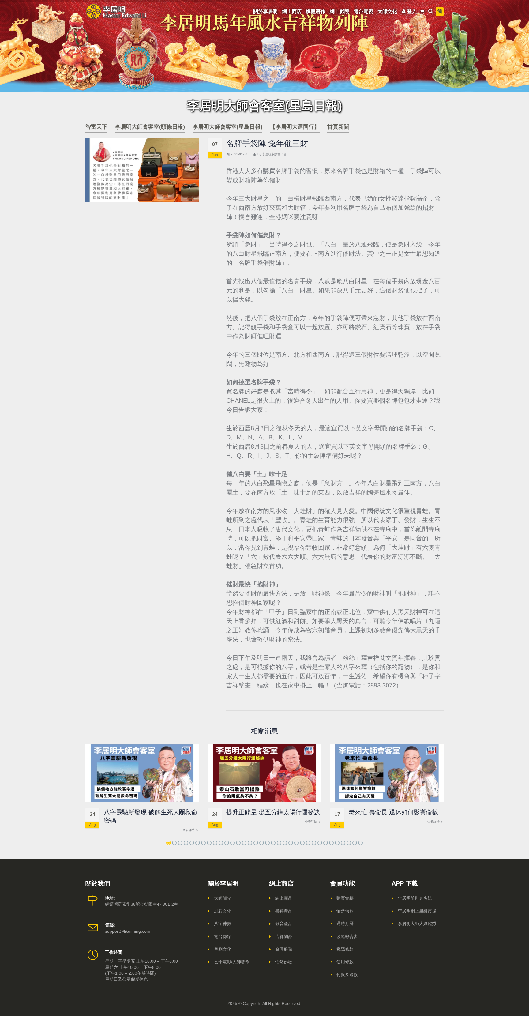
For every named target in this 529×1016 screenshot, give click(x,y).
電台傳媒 (222, 936)
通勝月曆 (345, 923)
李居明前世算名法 (415, 898)
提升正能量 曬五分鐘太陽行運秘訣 (273, 812)
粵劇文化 (222, 949)
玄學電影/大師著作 (231, 961)
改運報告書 (347, 936)
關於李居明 (265, 11)
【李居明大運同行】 (295, 127)
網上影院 (339, 11)
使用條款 (345, 961)
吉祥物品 (283, 936)
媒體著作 (315, 11)
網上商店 (292, 11)
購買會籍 (345, 898)
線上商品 (283, 898)
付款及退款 (347, 974)
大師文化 (387, 11)
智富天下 (96, 127)
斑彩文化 (222, 911)
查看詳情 (189, 830)
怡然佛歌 (283, 961)
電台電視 (363, 11)
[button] (168, 843)
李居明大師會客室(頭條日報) (150, 127)
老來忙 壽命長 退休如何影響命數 (393, 812)
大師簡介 (222, 898)
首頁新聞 (338, 127)
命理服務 (283, 949)
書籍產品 (283, 911)
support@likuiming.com (127, 931)
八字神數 (222, 923)
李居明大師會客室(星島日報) (227, 127)
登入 (412, 11)
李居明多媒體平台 (274, 154)
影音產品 (283, 923)
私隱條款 (345, 949)
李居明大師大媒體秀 (417, 923)
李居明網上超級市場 (417, 911)
